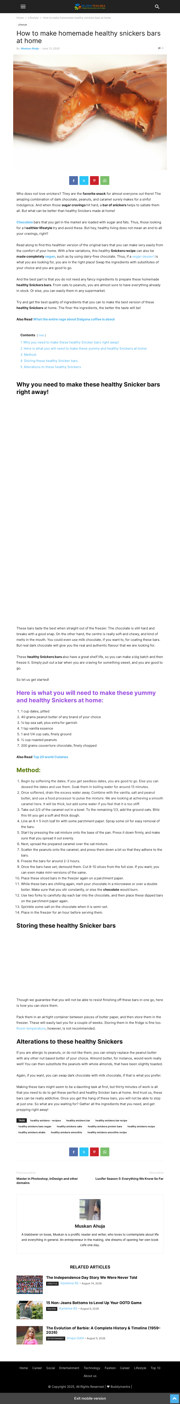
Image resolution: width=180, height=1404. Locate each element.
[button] (23, 6)
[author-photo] (90, 1220)
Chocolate (25, 222)
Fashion (51, 1309)
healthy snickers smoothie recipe (107, 1132)
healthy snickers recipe (141, 1126)
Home (20, 17)
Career (37, 1368)
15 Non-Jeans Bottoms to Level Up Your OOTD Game (94, 1303)
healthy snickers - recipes (45, 1120)
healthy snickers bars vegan (34, 1126)
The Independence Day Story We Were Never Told (91, 1277)
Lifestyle (33, 17)
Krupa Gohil (75, 1338)
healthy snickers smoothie (66, 1132)
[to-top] (174, 1396)
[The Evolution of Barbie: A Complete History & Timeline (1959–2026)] (29, 1336)
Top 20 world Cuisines (50, 757)
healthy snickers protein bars (105, 1126)
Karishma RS (70, 1283)
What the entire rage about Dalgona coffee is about (74, 319)
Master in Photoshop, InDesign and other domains (47, 1181)
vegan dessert (143, 256)
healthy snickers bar (78, 1120)
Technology (92, 1368)
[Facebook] (73, 180)
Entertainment (55, 1338)
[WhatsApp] (104, 180)
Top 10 (155, 1368)
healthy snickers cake (69, 1126)
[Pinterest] (94, 180)
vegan (50, 256)
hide (41, 335)
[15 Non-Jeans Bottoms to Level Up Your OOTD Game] (29, 1310)
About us (90, 1376)
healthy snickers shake (31, 1132)
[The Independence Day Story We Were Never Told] (29, 1285)
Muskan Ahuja (30, 48)
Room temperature (31, 1028)
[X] (83, 180)
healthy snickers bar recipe (111, 1120)
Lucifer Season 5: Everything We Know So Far (129, 1178)
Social (50, 1368)
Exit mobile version (90, 1398)
